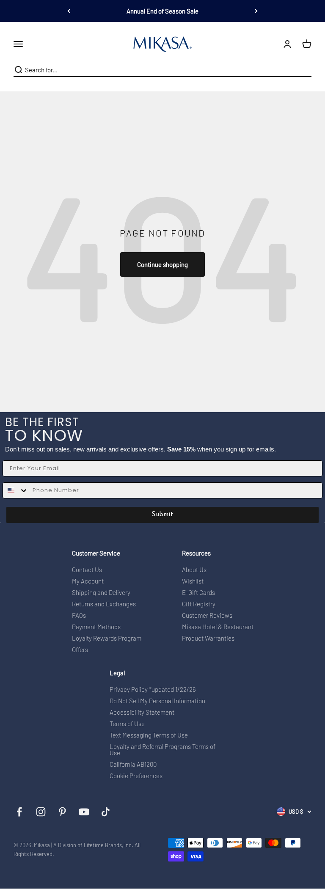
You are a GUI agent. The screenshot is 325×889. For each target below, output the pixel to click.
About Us (194, 570)
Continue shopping (162, 264)
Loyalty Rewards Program (106, 638)
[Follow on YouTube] (84, 811)
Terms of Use (127, 724)
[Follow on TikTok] (105, 811)
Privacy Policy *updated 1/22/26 (153, 689)
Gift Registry (198, 604)
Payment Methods (96, 627)
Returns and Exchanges (104, 604)
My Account (88, 581)
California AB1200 (133, 764)
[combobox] (160, 70)
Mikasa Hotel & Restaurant (217, 627)
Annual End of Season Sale (162, 11)
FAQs (79, 615)
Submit (162, 515)
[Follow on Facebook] (19, 811)
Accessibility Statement (142, 712)
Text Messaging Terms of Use (149, 735)
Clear (304, 70)
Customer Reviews (207, 615)
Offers (80, 650)
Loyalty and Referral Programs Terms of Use (162, 749)
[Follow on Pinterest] (62, 811)
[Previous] (68, 11)
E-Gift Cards (198, 592)
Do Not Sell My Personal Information (157, 701)
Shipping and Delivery (101, 592)
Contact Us (87, 570)
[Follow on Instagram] (41, 811)
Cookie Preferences (136, 776)
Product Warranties (208, 638)
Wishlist (193, 581)
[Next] (256, 11)
